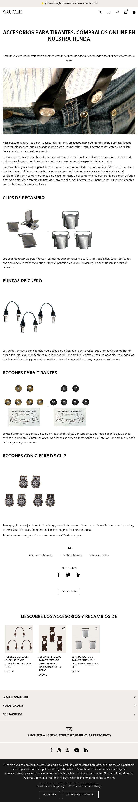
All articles (69, 592)
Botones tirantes (99, 555)
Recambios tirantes (70, 555)
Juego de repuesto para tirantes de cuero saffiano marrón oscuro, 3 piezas (50, 664)
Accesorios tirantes (40, 555)
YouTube (76, 750)
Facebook (51, 750)
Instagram (59, 750)
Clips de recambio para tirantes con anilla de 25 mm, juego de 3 (85, 662)
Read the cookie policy (51, 786)
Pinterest (67, 750)
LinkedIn (86, 750)
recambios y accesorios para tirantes (30, 167)
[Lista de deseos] (117, 12)
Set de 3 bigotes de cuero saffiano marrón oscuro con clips (18, 662)
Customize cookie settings (85, 786)
